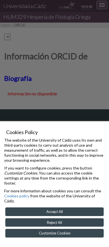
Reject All (54, 222)
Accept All (54, 211)
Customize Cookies (54, 233)
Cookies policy (16, 195)
